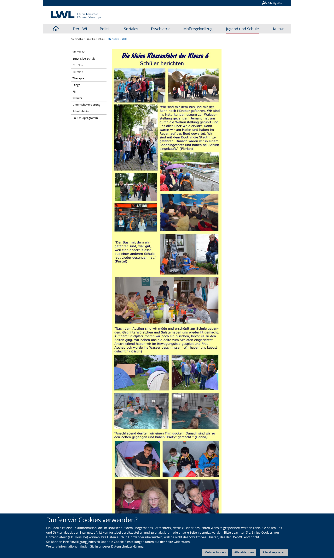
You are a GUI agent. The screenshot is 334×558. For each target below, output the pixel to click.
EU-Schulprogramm (85, 118)
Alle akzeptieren (273, 552)
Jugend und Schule (242, 28)
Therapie (78, 78)
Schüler (77, 98)
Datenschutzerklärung (127, 546)
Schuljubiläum (81, 111)
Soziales (131, 28)
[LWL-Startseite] (56, 28)
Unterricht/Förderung (86, 104)
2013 (124, 39)
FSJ (74, 91)
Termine (77, 72)
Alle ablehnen (244, 552)
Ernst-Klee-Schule (83, 58)
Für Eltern (78, 65)
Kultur (278, 28)
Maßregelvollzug (197, 28)
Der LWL (80, 28)
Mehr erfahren (215, 552)
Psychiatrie (160, 28)
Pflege (76, 85)
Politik (105, 28)
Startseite (113, 39)
